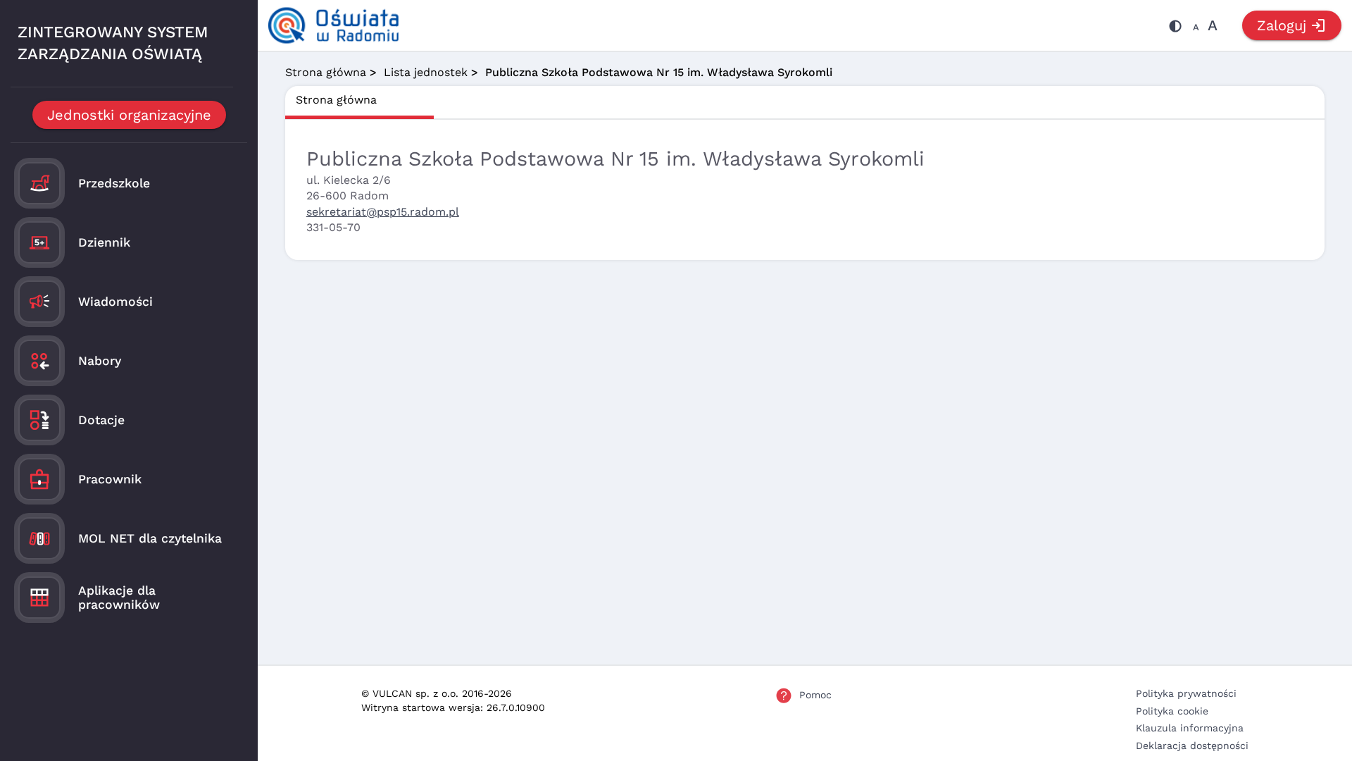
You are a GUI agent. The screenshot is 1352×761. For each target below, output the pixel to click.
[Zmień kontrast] (1175, 28)
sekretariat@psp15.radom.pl (382, 211)
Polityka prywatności (1186, 693)
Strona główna (325, 72)
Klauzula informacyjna (1190, 728)
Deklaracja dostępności (1192, 745)
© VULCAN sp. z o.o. (409, 693)
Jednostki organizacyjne (129, 114)
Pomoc (815, 694)
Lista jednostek (426, 72)
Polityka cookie (1172, 711)
